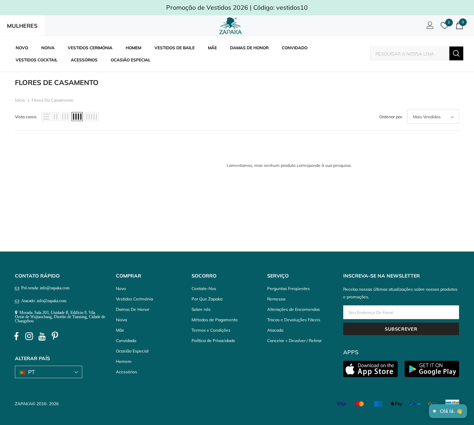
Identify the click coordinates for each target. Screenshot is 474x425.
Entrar (429, 27)
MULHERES (22, 25)
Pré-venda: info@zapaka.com (44, 288)
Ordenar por (390, 116)
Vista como (25, 116)
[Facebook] (16, 336)
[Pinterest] (55, 336)
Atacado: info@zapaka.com (42, 301)
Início (20, 100)
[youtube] (42, 336)
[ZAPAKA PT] (232, 25)
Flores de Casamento (52, 100)
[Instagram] (29, 336)
